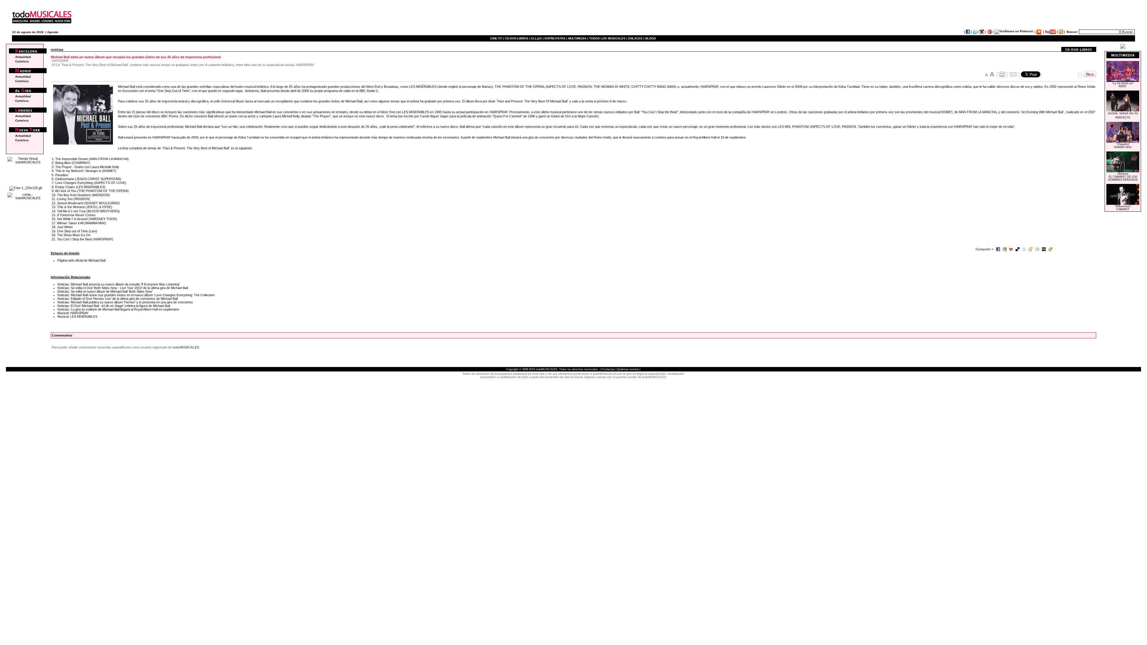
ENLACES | (636, 38)
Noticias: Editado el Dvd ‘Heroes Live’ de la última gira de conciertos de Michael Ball (117, 298)
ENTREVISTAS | (556, 38)
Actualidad (23, 57)
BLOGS (650, 38)
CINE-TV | (497, 38)
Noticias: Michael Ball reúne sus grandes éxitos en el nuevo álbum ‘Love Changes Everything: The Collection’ (136, 295)
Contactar (608, 369)
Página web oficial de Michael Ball (81, 260)
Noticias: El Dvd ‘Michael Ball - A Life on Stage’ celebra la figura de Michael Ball (113, 306)
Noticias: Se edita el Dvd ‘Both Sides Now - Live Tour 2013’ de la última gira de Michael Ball (122, 288)
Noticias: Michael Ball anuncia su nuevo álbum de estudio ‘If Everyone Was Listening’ (118, 284)
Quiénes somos (628, 369)
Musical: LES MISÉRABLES (77, 316)
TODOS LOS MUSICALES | (608, 38)
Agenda (52, 32)
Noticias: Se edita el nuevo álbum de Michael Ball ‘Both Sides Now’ (105, 291)
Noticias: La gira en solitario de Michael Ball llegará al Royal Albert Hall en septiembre (118, 309)
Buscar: (1072, 31)
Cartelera (22, 61)
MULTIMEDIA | (578, 38)
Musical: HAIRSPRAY (72, 313)
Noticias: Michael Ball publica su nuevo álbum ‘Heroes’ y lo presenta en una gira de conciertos (125, 302)
